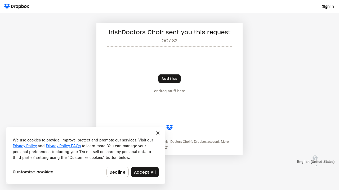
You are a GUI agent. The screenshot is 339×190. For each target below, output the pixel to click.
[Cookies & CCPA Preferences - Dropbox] (85, 155)
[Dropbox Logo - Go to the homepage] (16, 6)
